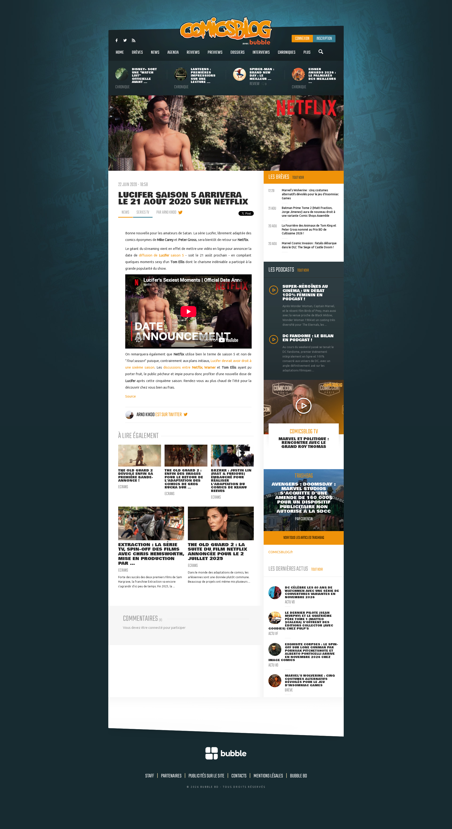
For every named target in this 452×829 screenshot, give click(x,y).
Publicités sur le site (206, 776)
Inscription (324, 38)
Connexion (302, 38)
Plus (307, 52)
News (155, 52)
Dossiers (237, 52)
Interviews (261, 52)
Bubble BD (298, 776)
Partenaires (171, 776)
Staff (149, 776)
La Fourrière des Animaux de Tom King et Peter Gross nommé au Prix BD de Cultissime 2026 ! (302, 229)
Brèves (137, 52)
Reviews (193, 52)
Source (130, 396)
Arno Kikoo (146, 414)
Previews (215, 52)
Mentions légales (268, 776)
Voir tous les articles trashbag (303, 538)
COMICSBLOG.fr (280, 552)
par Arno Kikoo (166, 212)
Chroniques (286, 52)
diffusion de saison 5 (161, 255)
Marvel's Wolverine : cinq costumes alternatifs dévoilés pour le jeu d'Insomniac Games (303, 193)
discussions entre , (189, 367)
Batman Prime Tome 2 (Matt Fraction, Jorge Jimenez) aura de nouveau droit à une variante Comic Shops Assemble (301, 211)
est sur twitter (168, 414)
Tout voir (298, 178)
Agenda (173, 52)
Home (120, 52)
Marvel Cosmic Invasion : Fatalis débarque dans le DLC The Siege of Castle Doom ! (302, 245)
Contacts (238, 776)
